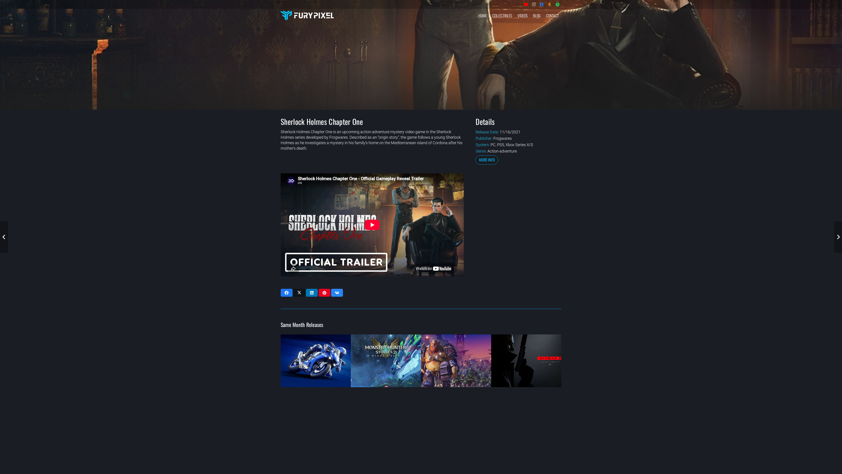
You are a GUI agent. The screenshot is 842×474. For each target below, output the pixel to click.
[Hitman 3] (526, 360)
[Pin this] (324, 293)
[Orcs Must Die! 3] (456, 360)
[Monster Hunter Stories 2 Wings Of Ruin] (386, 360)
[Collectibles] (549, 4)
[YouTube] (526, 4)
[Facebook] (542, 4)
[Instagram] (534, 4)
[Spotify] (557, 4)
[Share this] (287, 293)
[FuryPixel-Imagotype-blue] (307, 15)
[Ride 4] (316, 360)
